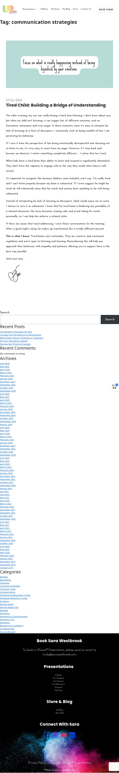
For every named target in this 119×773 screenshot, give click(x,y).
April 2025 (5, 400)
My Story (55, 9)
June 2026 (5, 363)
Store (75, 9)
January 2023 (6, 473)
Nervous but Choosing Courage (15, 344)
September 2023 (8, 455)
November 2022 (7, 479)
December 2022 (7, 476)
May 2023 (4, 461)
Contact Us (86, 9)
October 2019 (6, 567)
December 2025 (7, 381)
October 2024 (6, 418)
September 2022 (8, 485)
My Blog (66, 9)
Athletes (44, 9)
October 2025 (6, 387)
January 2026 (6, 378)
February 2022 (7, 506)
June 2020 (5, 546)
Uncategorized (7, 628)
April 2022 (5, 500)
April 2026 (5, 369)
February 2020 (7, 555)
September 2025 (8, 391)
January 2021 (6, 537)
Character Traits (8, 589)
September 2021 (8, 519)
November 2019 (7, 564)
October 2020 (6, 543)
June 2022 (5, 494)
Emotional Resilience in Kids (13, 598)
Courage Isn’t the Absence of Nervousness (20, 335)
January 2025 (6, 409)
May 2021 (4, 525)
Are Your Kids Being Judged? (14, 341)
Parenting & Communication (14, 616)
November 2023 (7, 448)
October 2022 (6, 482)
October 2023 (6, 452)
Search (5, 312)
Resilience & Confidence (11, 625)
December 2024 (7, 412)
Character (5, 583)
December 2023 (7, 445)
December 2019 (7, 561)
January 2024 (6, 442)
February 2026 (7, 375)
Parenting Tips (7, 619)
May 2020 (4, 549)
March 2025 (5, 403)
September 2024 (8, 421)
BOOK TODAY (106, 10)
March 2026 (5, 372)
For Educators (58, 684)
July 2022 (4, 491)
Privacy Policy (37, 762)
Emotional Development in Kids (15, 595)
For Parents (59, 681)
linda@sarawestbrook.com (59, 654)
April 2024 (5, 433)
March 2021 (5, 531)
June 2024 (5, 427)
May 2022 (4, 497)
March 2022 (5, 503)
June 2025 (5, 394)
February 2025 (7, 406)
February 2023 (7, 470)
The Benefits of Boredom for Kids (16, 331)
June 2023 (5, 458)
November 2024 (7, 415)
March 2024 (5, 436)
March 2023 (5, 467)
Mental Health (7, 604)
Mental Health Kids (9, 607)
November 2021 (7, 513)
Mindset (4, 610)
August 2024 (6, 424)
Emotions (4, 601)
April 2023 (5, 464)
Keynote (58, 687)
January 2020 (6, 558)
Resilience (5, 622)
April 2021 (5, 528)
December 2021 (7, 509)
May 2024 (4, 430)
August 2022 (6, 488)
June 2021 (5, 522)
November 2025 (7, 384)
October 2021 (6, 516)
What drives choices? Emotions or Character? (22, 338)
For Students (58, 678)
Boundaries (5, 580)
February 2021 (7, 534)
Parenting (5, 613)
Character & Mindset (10, 586)
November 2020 (7, 540)
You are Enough (7, 631)
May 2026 (4, 366)
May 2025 (4, 397)
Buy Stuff (59, 713)
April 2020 (5, 552)
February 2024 (7, 439)
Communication (7, 592)
